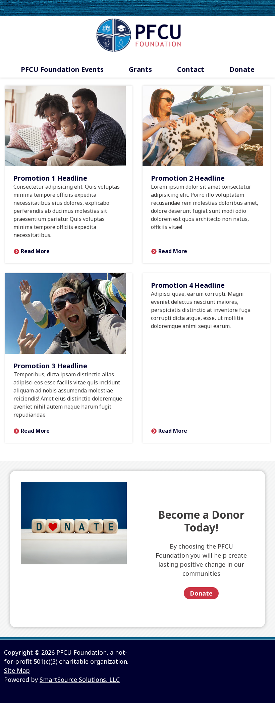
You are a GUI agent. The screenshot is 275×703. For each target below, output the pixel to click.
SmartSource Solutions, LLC (80, 679)
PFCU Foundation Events (62, 69)
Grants (140, 69)
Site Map (17, 670)
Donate (242, 69)
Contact (190, 69)
